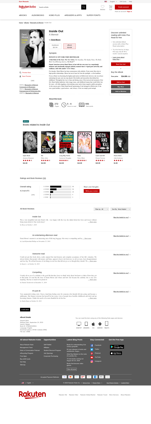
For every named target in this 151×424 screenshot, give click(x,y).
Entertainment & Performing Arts (30, 91)
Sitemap (22, 365)
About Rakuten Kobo (26, 344)
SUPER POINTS (94, 15)
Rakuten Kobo (27, 7)
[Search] (83, 7)
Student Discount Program (52, 350)
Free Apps (23, 356)
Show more (92, 222)
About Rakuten (125, 395)
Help (130, 1)
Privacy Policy (96, 383)
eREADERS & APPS (73, 15)
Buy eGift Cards (25, 359)
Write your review (92, 191)
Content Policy (125, 383)
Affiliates (46, 347)
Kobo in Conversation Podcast (30, 350)
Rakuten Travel (102, 395)
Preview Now (26, 72)
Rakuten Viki (63, 395)
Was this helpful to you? (121, 217)
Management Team (26, 347)
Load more (25, 309)
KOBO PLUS (54, 15)
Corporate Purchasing (51, 356)
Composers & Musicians (27, 87)
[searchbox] (62, 7)
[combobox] (101, 209)
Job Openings (48, 353)
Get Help (23, 362)
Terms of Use (86, 383)
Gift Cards (123, 1)
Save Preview (26, 76)
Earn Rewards (24, 1)
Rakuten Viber (73, 395)
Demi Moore (56, 40)
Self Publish (47, 344)
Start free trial (120, 64)
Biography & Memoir (31, 85)
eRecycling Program (26, 353)
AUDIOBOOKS (38, 15)
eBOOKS (23, 15)
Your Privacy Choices (112, 383)
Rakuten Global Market (87, 395)
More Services (114, 395)
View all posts (71, 369)
